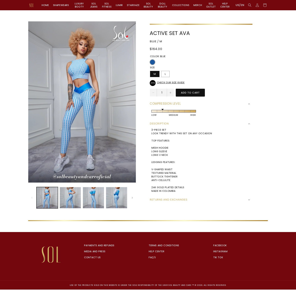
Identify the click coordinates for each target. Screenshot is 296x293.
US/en (240, 5)
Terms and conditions (164, 245)
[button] (250, 5)
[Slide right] (132, 198)
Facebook (220, 245)
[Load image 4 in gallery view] (116, 197)
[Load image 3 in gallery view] (93, 197)
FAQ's (152, 257)
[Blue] (152, 62)
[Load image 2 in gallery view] (70, 197)
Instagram (220, 251)
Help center (156, 251)
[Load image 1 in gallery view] (47, 197)
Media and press (95, 251)
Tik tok (218, 257)
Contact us (92, 257)
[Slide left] (32, 198)
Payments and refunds (99, 245)
